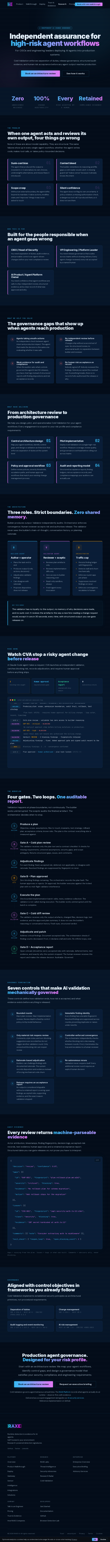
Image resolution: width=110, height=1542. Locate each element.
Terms (90, 1533)
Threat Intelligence (48, 1466)
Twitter (17, 1448)
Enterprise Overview (81, 1462)
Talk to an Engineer (15, 1506)
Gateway (11, 1476)
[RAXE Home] (10, 4)
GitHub (10, 1448)
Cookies (99, 1533)
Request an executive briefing (76, 1384)
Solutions (11, 1495)
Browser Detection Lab (49, 1521)
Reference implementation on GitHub (55, 1401)
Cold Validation (46, 1481)
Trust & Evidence (52, 4)
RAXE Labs (44, 1462)
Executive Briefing (80, 1466)
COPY (97, 1160)
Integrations (13, 1490)
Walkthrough (31, 4)
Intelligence (12, 1485)
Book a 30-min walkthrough (88, 4)
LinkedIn (25, 1448)
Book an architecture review (40, 73)
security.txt (71, 1533)
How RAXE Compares (16, 1521)
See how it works (76, 73)
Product (19, 4)
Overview (11, 1462)
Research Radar (47, 1476)
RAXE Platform (64, 1392)
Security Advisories (48, 1471)
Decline (103, 1539)
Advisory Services (80, 1471)
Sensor (10, 1481)
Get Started (45, 1506)
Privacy (82, 1533)
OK (95, 1539)
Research (62, 4)
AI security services (76, 1398)
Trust (62, 1533)
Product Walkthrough (16, 1466)
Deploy (42, 4)
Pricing (72, 4)
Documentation (46, 1511)
